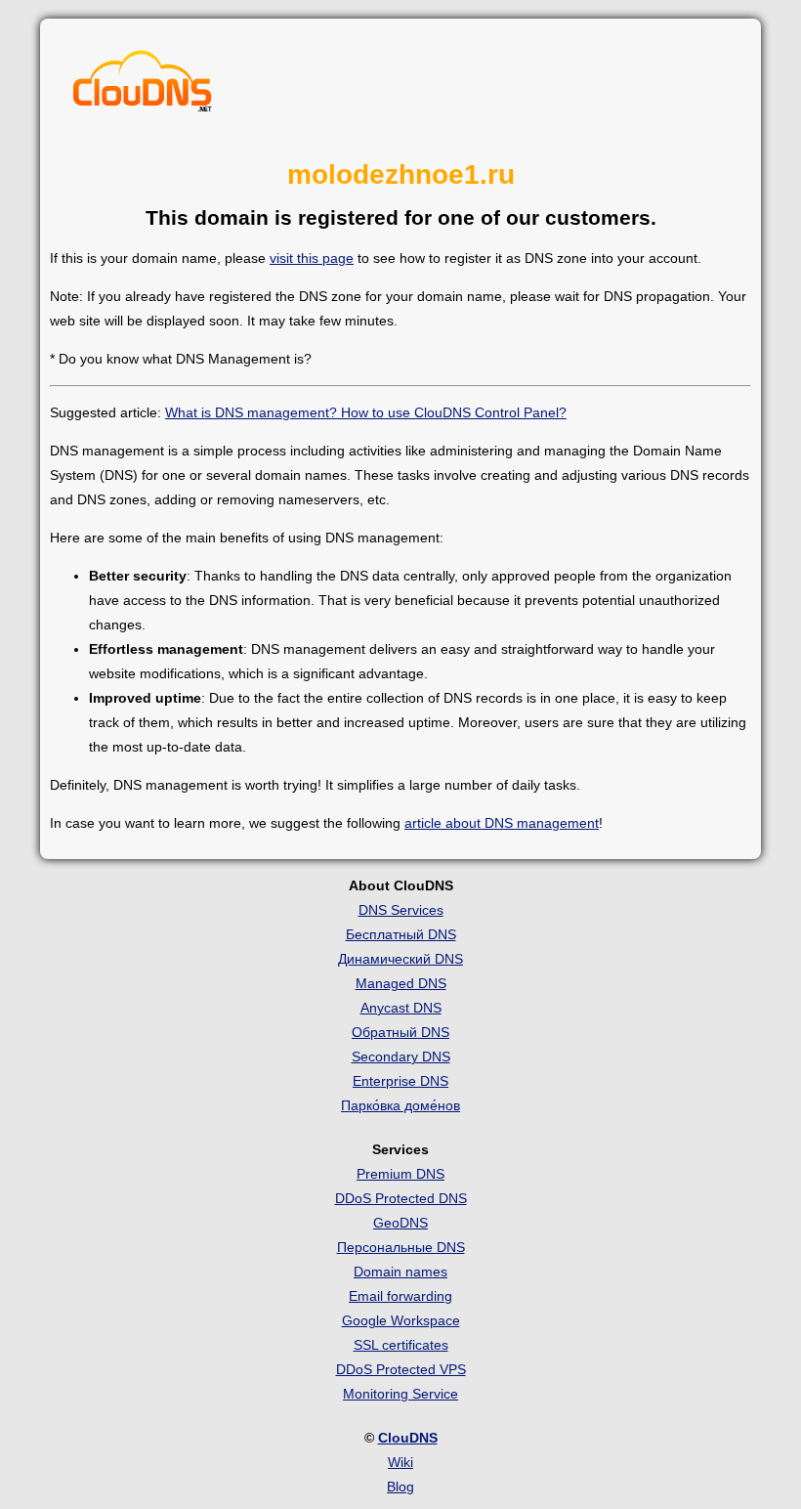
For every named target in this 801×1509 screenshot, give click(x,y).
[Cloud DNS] (142, 86)
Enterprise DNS (400, 1081)
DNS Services (400, 910)
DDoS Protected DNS (401, 1198)
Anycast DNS (401, 1007)
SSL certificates (401, 1345)
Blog (400, 1486)
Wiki (400, 1462)
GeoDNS (400, 1222)
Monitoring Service (400, 1393)
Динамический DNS (400, 959)
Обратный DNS (400, 1032)
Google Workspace (401, 1320)
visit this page (312, 258)
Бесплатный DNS (401, 934)
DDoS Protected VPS (401, 1369)
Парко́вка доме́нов (400, 1105)
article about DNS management (501, 823)
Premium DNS (400, 1174)
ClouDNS (408, 1437)
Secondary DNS (401, 1056)
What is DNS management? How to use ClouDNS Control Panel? (366, 412)
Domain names (400, 1271)
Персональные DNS (401, 1247)
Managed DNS (401, 983)
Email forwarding (400, 1296)
